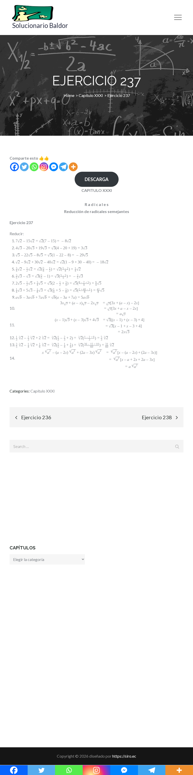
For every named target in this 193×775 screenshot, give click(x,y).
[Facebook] (14, 166)
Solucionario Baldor (40, 25)
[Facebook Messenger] (53, 166)
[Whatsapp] (34, 166)
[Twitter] (24, 166)
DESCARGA (97, 179)
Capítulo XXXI (42, 391)
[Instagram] (43, 166)
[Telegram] (63, 166)
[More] (73, 166)
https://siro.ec (124, 756)
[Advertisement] (96, 498)
